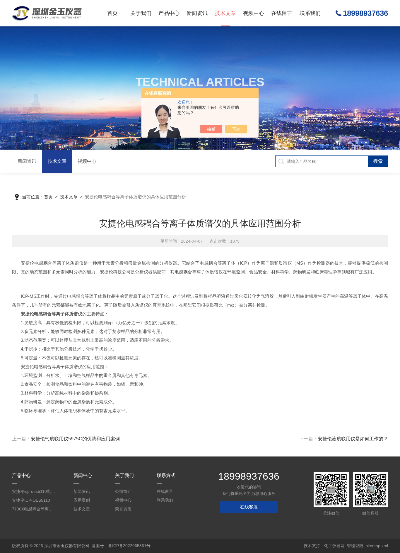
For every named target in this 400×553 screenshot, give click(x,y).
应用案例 (81, 500)
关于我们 (140, 13)
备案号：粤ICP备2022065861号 (121, 545)
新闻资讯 (197, 13)
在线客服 (249, 506)
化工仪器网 (334, 545)
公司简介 (123, 491)
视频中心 (253, 13)
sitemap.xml (377, 545)
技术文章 (225, 13)
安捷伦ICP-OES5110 (31, 500)
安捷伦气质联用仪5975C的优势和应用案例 (75, 438)
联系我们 (310, 13)
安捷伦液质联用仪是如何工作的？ (353, 438)
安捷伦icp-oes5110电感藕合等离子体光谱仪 (33, 491)
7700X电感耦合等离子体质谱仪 (33, 509)
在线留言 (281, 13)
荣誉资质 (123, 509)
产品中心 (169, 13)
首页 (112, 13)
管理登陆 (355, 545)
